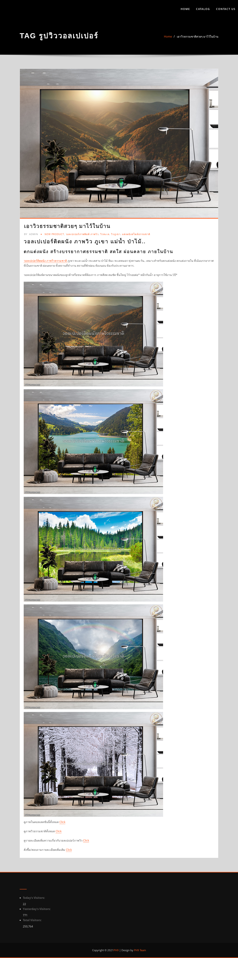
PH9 (116, 950)
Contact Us (225, 9)
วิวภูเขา (115, 234)
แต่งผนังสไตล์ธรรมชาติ (136, 234)
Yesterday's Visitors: (37, 909)
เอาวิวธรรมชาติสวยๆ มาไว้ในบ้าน (197, 36)
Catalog (203, 9)
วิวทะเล (104, 234)
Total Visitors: (32, 920)
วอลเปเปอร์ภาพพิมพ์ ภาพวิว (82, 234)
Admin (31, 234)
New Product (54, 234)
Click (62, 822)
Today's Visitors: (34, 898)
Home (185, 9)
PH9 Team (139, 950)
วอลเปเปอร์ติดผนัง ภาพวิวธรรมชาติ (46, 261)
